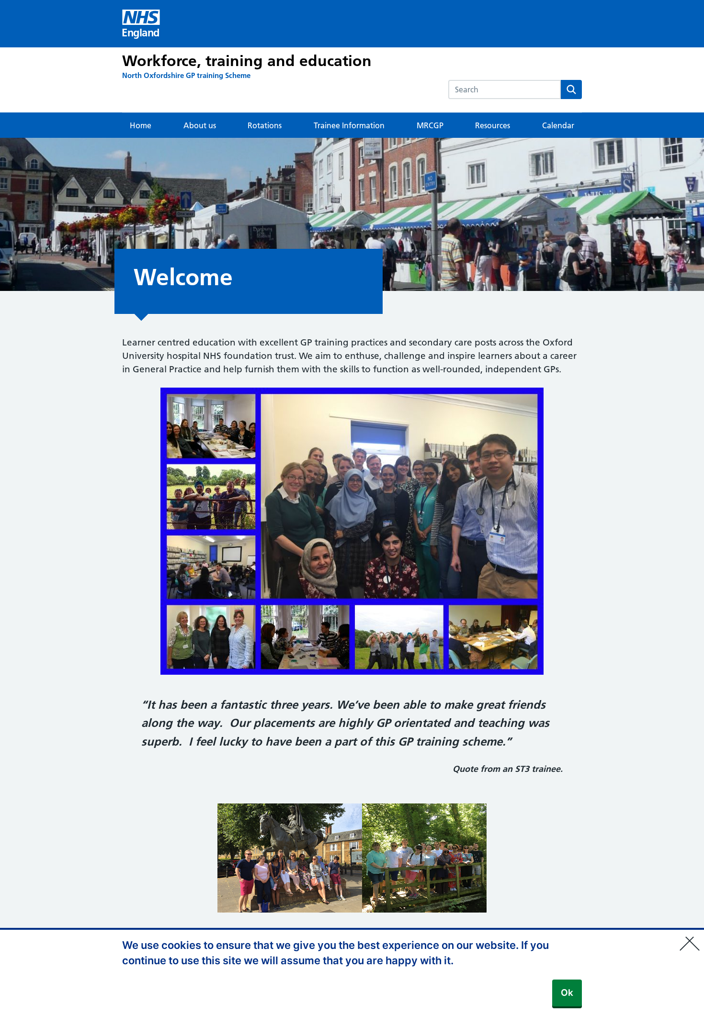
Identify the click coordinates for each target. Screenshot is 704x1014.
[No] (692, 937)
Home (140, 125)
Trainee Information (349, 125)
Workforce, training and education (247, 61)
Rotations (265, 125)
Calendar (558, 125)
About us (199, 125)
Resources (492, 125)
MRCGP (430, 125)
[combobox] (504, 89)
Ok (567, 992)
